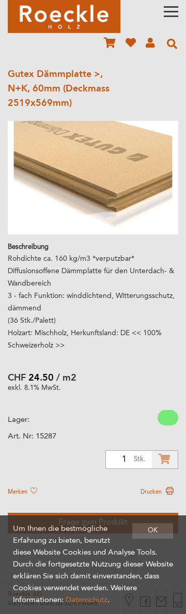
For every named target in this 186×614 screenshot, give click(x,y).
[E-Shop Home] (64, 16)
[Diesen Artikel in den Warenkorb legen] (165, 459)
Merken (18, 492)
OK (153, 530)
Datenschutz (86, 600)
